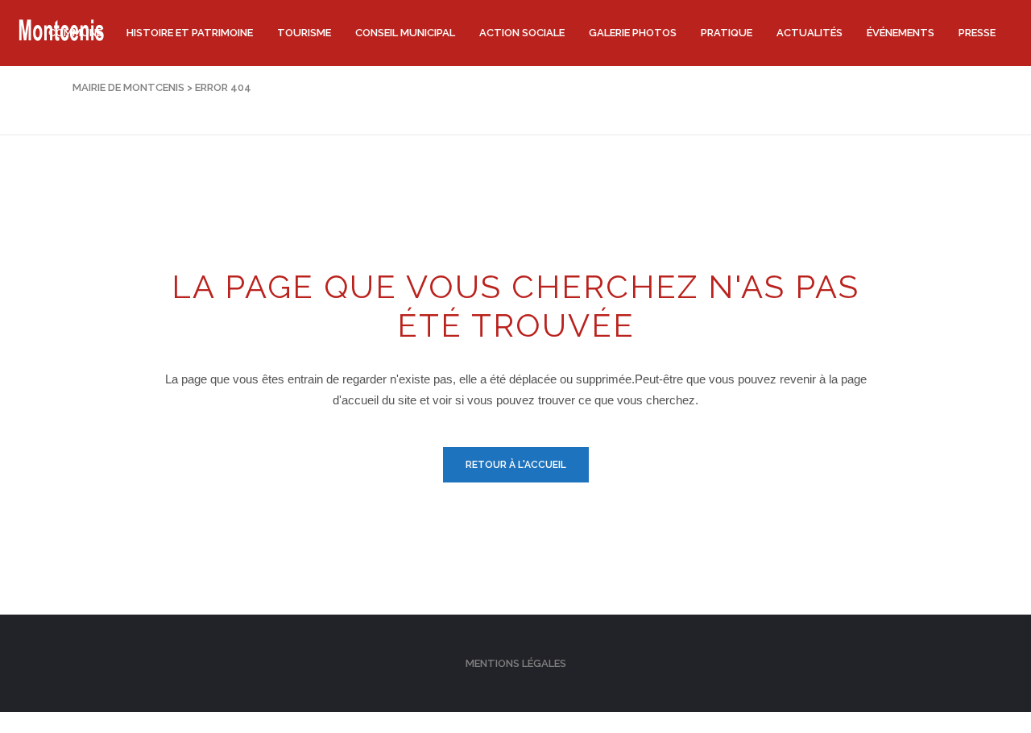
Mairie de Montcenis (128, 87)
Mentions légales (516, 663)
